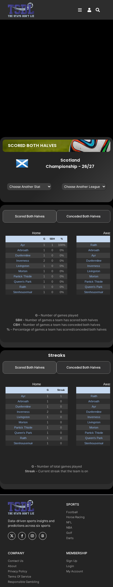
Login (70, 566)
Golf (69, 533)
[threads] (43, 536)
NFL (69, 522)
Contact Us (15, 561)
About (12, 566)
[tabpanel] (56, 265)
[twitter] (12, 536)
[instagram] (32, 536)
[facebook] (22, 536)
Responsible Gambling (23, 582)
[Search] (100, 10)
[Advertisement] (56, 78)
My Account (74, 571)
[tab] (29, 216)
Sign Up (71, 561)
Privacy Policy (17, 571)
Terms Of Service (19, 576)
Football (72, 512)
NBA (69, 527)
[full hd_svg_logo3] (21, 4)
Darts (70, 538)
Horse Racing (75, 517)
